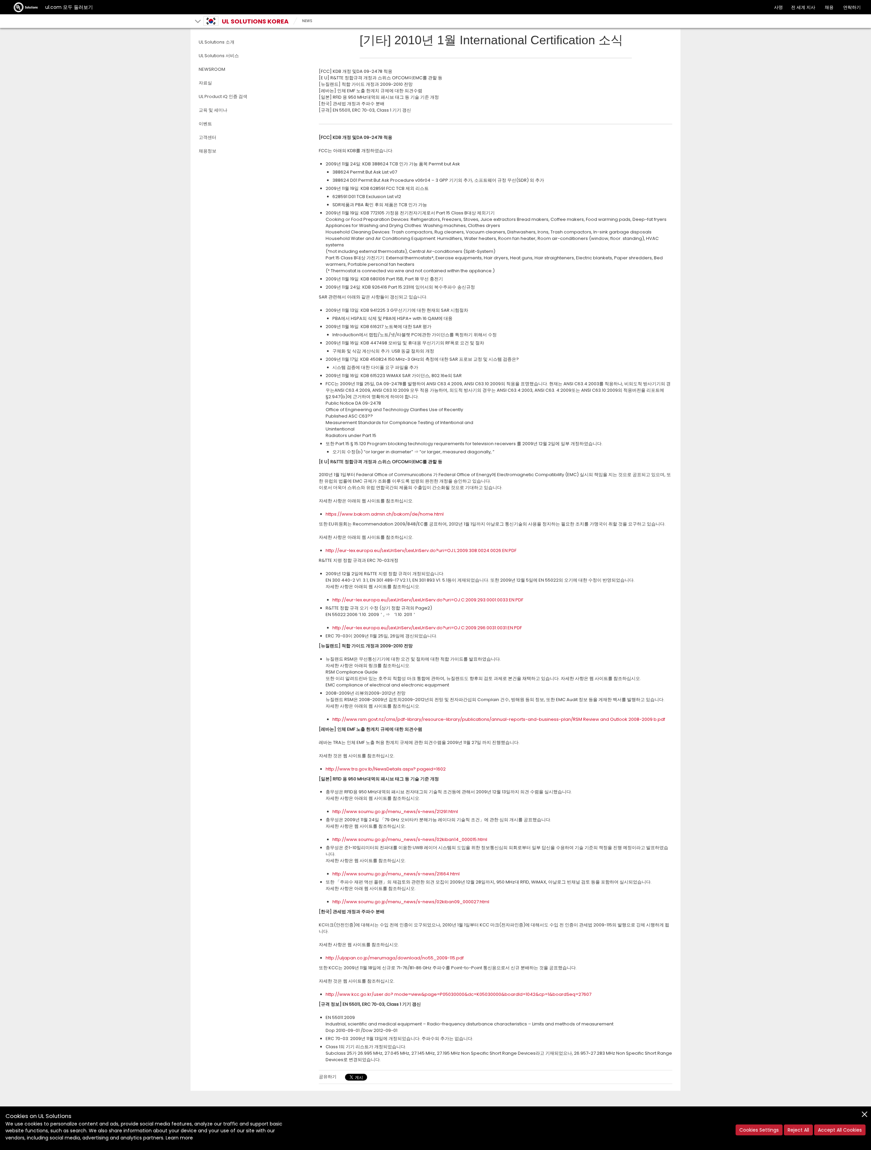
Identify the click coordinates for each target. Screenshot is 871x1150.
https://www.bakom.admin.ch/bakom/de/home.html (385, 514)
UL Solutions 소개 (216, 42)
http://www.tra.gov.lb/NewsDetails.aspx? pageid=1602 (386, 769)
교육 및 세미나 (213, 110)
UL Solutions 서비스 (219, 55)
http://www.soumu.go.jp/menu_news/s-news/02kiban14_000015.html (409, 839)
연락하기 (852, 7)
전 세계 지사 (803, 7)
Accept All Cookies (840, 1130)
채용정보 (207, 151)
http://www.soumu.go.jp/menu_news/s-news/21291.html (395, 811)
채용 (829, 7)
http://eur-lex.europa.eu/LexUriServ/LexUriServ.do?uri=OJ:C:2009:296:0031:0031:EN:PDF (427, 628)
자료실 (205, 83)
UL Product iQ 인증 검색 (223, 96)
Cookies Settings (759, 1130)
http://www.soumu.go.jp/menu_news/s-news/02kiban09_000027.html (410, 901)
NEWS (307, 20)
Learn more (179, 1137)
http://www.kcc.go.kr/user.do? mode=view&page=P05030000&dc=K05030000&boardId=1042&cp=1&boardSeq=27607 (458, 994)
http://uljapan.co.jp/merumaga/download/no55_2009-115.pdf (395, 958)
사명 (778, 7)
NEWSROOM (212, 69)
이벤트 (205, 123)
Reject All (798, 1130)
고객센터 (207, 137)
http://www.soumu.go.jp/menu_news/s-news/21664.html (396, 874)
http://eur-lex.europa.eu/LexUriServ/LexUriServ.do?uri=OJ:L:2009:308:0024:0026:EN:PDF (421, 550)
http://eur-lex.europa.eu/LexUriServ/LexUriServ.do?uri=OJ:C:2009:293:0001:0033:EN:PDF (427, 600)
